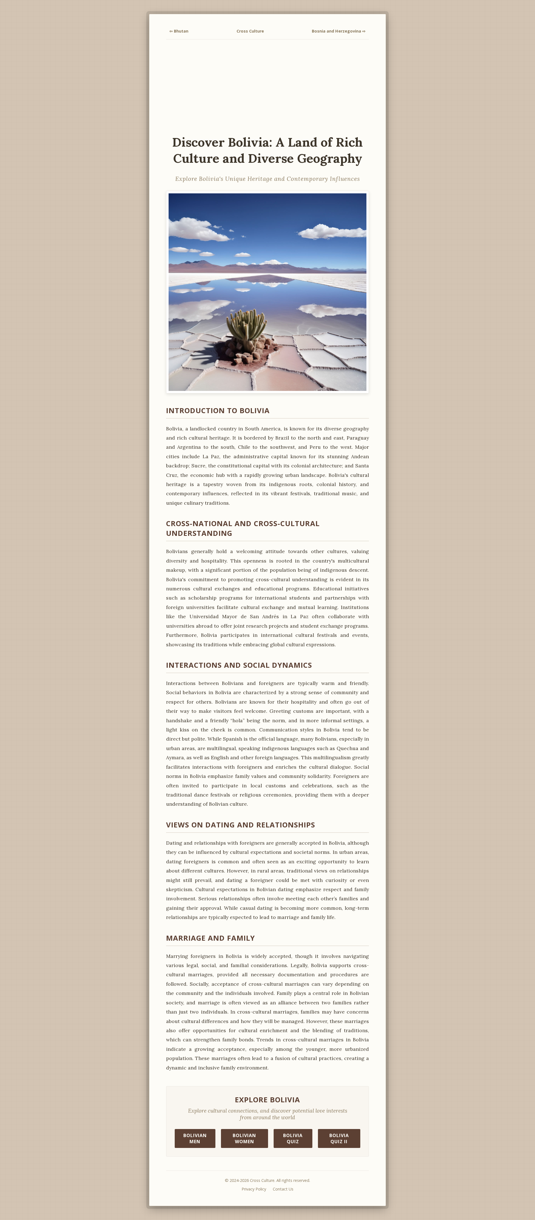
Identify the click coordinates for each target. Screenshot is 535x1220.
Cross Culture (250, 31)
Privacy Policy (254, 1189)
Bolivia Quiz (293, 1138)
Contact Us (283, 1189)
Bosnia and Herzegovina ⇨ (339, 31)
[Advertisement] (267, 87)
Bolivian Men (195, 1138)
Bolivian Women (244, 1138)
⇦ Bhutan (178, 31)
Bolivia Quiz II (339, 1138)
